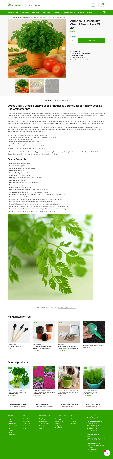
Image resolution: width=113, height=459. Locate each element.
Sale (40, 428)
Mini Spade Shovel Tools (15, 346)
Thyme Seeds (46, 390)
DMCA (9, 428)
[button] (63, 48)
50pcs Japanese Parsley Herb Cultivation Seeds (17, 393)
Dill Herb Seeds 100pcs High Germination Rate (91, 393)
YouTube (73, 423)
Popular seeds (43, 421)
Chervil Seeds (34, 17)
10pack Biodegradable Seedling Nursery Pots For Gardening (42, 347)
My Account (27, 421)
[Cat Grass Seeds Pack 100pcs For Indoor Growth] (69, 377)
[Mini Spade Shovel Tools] (19, 332)
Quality (10, 421)
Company (10, 419)
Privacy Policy (12, 423)
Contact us (26, 426)
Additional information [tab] (61, 100)
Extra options (12, 344)
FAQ (24, 428)
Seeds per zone (44, 426)
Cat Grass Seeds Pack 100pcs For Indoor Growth (68, 393)
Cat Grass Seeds (62, 390)
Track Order (27, 419)
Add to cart (91, 40)
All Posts (57, 423)
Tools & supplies (44, 423)
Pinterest (73, 421)
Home (9, 17)
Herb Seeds (15, 17)
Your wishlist (27, 423)
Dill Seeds (86, 390)
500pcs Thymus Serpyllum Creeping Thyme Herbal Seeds (44, 393)
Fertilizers (61, 344)
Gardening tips (59, 421)
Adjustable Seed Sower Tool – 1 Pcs (93, 345)
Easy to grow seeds (45, 419)
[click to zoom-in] (37, 48)
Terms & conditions (13, 426)
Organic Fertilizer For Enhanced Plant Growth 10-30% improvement (68, 347)
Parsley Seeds (22, 390)
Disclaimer (11, 430)
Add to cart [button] (19, 353)
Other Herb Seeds (25, 17)
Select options (69, 399)
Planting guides (59, 419)
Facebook (74, 419)
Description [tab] (48, 100)
